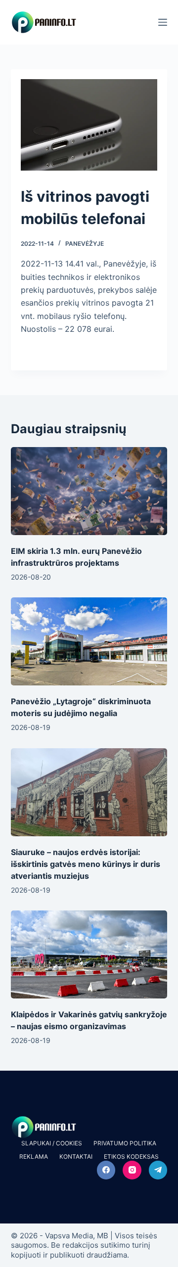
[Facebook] (106, 1170)
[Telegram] (158, 1170)
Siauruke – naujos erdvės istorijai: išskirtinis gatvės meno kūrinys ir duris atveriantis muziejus (85, 864)
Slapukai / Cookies (51, 1143)
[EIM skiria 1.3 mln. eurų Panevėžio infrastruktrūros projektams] (89, 491)
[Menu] (162, 22)
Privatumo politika (124, 1143)
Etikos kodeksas (131, 1156)
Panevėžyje (84, 243)
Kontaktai (75, 1156)
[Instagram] (132, 1170)
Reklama (33, 1156)
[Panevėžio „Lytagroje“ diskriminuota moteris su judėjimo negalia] (89, 641)
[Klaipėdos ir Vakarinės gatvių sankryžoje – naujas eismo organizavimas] (89, 954)
